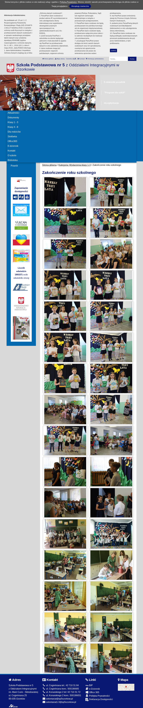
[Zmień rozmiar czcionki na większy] (74, 58)
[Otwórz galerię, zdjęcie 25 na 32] (65, 565)
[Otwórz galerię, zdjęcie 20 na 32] (111, 471)
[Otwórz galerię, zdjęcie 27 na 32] (65, 596)
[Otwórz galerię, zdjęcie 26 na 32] (111, 565)
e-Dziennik (94, 689)
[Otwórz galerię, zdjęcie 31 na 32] (65, 658)
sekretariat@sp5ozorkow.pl (59, 699)
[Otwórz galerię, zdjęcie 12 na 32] (111, 347)
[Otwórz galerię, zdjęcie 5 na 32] (65, 254)
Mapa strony (60, 58)
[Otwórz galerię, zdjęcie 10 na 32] (111, 316)
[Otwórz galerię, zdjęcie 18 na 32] (111, 440)
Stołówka (12, 136)
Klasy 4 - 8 (13, 127)
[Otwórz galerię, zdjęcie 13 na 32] (65, 378)
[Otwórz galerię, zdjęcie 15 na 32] (65, 409)
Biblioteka (13, 160)
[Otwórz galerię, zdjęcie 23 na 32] (65, 534)
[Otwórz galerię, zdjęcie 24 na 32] (111, 534)
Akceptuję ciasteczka (80, 6)
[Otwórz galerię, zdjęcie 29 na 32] (65, 627)
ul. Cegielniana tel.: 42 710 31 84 (62, 685)
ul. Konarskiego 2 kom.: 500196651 (63, 695)
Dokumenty (13, 117)
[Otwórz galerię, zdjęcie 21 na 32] (65, 502)
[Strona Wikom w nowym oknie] (13, 706)
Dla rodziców (14, 132)
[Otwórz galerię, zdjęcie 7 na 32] (65, 285)
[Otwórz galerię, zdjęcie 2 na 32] (111, 192)
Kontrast (82, 58)
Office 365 (94, 692)
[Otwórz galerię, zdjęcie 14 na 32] (111, 378)
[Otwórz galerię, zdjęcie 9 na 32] (65, 316)
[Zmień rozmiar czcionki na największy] (75, 58)
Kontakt (11, 151)
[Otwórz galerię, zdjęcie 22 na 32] (111, 502)
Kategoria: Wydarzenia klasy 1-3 (75, 165)
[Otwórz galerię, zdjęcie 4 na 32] (111, 223)
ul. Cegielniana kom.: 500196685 (62, 689)
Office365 (12, 141)
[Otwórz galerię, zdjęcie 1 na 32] (65, 192)
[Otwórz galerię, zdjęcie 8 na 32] (111, 285)
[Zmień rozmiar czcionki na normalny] (72, 58)
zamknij (113, 50)
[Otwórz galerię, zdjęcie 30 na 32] (111, 627)
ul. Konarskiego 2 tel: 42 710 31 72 (63, 692)
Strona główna (48, 58)
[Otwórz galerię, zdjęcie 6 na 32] (111, 254)
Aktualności (13, 113)
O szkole (12, 155)
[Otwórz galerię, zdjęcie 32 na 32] (111, 658)
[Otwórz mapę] (126, 687)
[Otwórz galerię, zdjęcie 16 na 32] (111, 409)
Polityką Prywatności (68, 2)
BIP (91, 685)
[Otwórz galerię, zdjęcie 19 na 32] (65, 471)
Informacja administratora (95, 58)
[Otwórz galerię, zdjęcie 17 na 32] (65, 440)
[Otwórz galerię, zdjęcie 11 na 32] (65, 347)
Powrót (14, 166)
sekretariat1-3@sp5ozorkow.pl (61, 702)
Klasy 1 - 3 (13, 122)
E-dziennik (13, 146)
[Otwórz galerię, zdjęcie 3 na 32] (65, 223)
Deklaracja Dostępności (101, 699)
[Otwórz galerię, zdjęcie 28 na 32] (111, 596)
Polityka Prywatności (99, 696)
